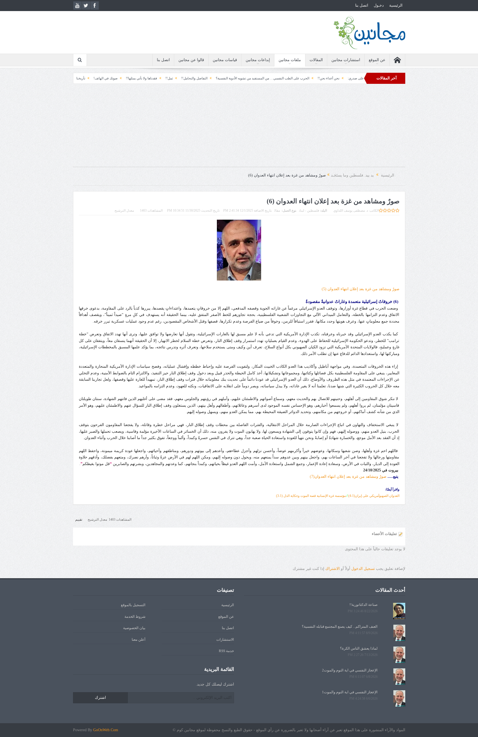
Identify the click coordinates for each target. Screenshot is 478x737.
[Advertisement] (239, 128)
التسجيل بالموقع (133, 605)
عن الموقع (377, 60)
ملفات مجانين (290, 60)
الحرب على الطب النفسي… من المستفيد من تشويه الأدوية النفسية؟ (291, 78)
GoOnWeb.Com (105, 730)
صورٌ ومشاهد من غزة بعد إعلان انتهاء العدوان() (348, 476)
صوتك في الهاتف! (134, 78)
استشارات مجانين (345, 60)
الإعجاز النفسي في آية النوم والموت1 (350, 692)
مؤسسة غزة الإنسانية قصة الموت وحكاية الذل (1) (311, 496)
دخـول (379, 5)
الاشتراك (332, 569)
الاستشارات (225, 639)
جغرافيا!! (88, 78)
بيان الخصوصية (134, 628)
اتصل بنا (361, 5)
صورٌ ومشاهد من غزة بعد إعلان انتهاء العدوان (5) (360, 289)
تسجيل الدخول (363, 569)
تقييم (78, 519)
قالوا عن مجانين (191, 60)
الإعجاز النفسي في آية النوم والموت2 (350, 670)
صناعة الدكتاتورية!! (363, 605)
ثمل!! (197, 78)
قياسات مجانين (225, 60)
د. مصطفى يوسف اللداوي (350, 210)
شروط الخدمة (135, 616)
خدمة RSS (226, 651)
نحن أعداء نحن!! (357, 78)
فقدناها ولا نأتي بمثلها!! (170, 78)
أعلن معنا (139, 639)
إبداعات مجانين (258, 60)
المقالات (316, 60)
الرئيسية (395, 5)
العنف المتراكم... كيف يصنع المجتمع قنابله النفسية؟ (340, 626)
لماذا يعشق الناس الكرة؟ (359, 648)
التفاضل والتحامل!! (223, 78)
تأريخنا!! (108, 78)
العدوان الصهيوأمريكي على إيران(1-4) (373, 496)
